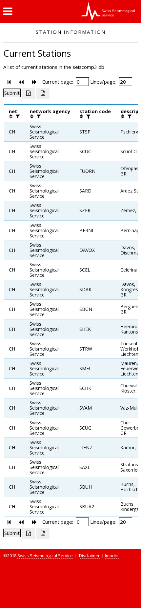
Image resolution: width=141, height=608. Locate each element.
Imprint (112, 555)
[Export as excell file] (28, 93)
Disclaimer (89, 555)
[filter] (17, 116)
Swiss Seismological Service (45, 555)
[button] (7, 11)
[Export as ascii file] (43, 93)
